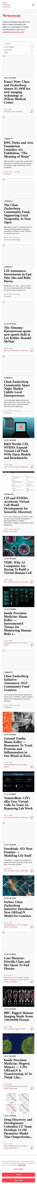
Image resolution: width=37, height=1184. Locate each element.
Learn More (22, 1165)
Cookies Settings (18, 1169)
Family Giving (16, 239)
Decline (18, 1174)
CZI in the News (17, 111)
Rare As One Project (10, 979)
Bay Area (6, 350)
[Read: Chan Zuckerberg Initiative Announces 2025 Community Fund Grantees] (18, 680)
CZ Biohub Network (10, 643)
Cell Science (8, 977)
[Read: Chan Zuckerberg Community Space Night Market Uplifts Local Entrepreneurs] (18, 385)
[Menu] (33, 5)
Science (17, 467)
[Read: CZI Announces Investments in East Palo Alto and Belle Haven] (18, 271)
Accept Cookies (18, 1180)
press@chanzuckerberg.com (13, 32)
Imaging (25, 977)
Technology (24, 467)
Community (7, 111)
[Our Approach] (7, 5)
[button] (18, 47)
